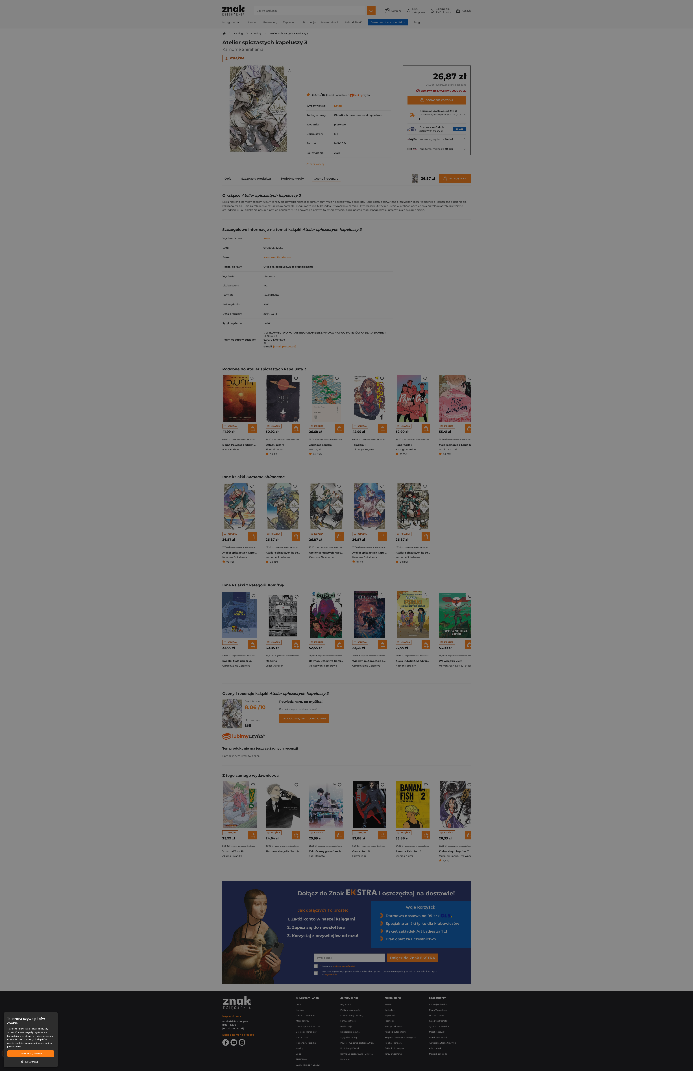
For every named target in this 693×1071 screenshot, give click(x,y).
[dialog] (31, 1039)
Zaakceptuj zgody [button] (30, 1053)
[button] (30, 1061)
